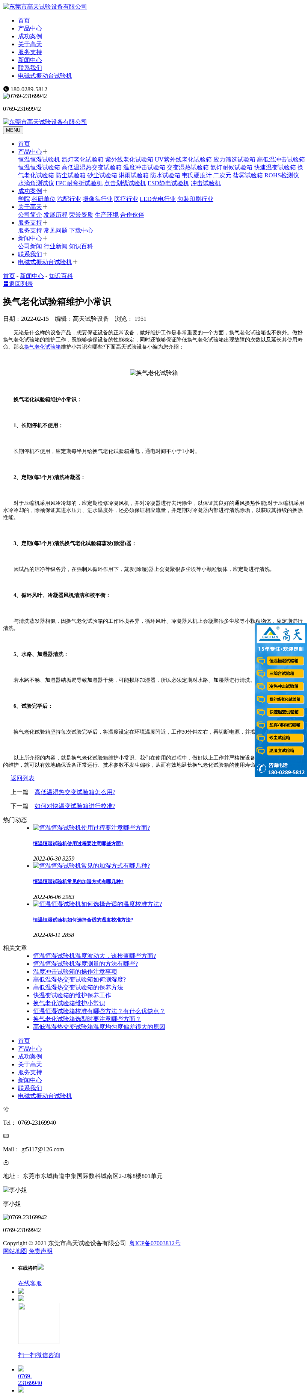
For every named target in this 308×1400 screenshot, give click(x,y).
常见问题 (56, 230)
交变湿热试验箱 (188, 167)
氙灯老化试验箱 (83, 159)
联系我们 (30, 68)
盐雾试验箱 (248, 175)
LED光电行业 (158, 199)
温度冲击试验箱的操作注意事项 (75, 971)
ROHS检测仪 (281, 175)
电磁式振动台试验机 (45, 75)
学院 (24, 199)
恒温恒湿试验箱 (39, 167)
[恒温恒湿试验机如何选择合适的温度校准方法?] (169, 904)
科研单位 (44, 199)
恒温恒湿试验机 (39, 159)
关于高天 (30, 44)
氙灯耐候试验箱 (231, 167)
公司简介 (30, 214)
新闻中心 (30, 60)
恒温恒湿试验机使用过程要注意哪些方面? (78, 843)
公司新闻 (30, 246)
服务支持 (30, 52)
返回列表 (21, 284)
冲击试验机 (206, 183)
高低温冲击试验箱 (281, 159)
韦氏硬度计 (197, 175)
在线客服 (30, 1283)
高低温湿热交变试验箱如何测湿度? (79, 979)
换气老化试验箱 (42, 347)
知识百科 (81, 246)
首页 (24, 20)
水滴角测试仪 (36, 183)
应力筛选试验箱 (234, 159)
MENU (13, 130)
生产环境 (107, 214)
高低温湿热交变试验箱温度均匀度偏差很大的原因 (99, 1027)
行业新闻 (56, 246)
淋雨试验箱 (134, 175)
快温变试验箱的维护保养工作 (72, 995)
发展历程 (56, 214)
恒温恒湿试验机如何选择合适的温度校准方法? (83, 920)
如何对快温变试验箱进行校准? (75, 806)
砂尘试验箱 (102, 175)
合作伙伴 (132, 214)
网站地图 (15, 1251)
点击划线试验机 (125, 183)
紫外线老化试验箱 (129, 159)
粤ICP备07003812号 (155, 1243)
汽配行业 (69, 199)
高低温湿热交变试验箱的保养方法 (78, 987)
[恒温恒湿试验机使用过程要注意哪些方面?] (169, 828)
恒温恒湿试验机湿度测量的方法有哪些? (85, 964)
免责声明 (41, 1251)
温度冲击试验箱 (144, 167)
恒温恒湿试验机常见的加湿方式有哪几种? (78, 881)
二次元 (222, 175)
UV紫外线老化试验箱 (183, 159)
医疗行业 (126, 199)
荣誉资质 (81, 214)
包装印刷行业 (195, 199)
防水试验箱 (165, 175)
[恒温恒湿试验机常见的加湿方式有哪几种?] (169, 866)
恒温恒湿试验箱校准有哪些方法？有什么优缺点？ (99, 1011)
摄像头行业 (98, 199)
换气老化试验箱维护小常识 (69, 1003)
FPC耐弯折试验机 (79, 183)
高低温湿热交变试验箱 (92, 167)
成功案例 (30, 36)
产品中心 (30, 28)
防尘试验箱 (71, 175)
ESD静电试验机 (168, 183)
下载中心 (81, 230)
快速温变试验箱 (275, 167)
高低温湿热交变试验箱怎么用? (75, 792)
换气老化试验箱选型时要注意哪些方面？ (87, 1019)
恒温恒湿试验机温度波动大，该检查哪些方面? (94, 956)
